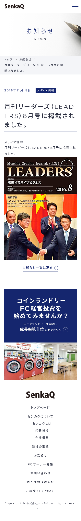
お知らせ (25, 59)
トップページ (40, 407)
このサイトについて (40, 491)
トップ (8, 59)
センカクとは (42, 423)
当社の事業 (40, 446)
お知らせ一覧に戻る (38, 268)
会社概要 (42, 438)
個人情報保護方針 (40, 482)
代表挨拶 (42, 431)
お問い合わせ (40, 473)
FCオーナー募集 (40, 464)
